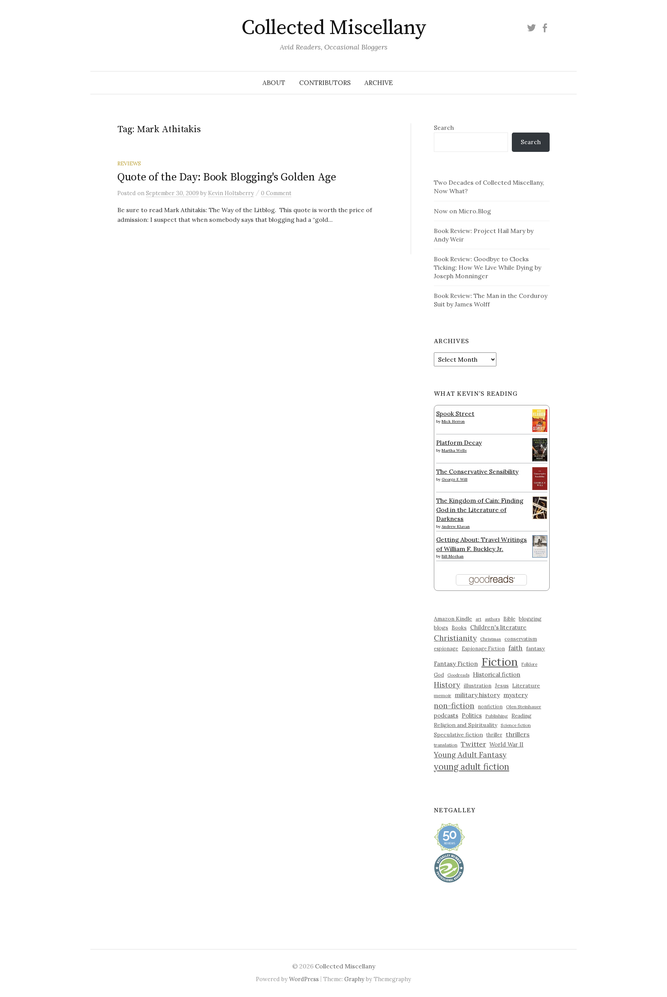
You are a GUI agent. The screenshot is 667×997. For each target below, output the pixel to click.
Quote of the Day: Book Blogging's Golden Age (226, 177)
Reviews (129, 163)
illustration (477, 685)
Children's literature (498, 627)
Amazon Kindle (453, 618)
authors (492, 619)
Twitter (473, 744)
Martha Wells (454, 450)
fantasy (535, 648)
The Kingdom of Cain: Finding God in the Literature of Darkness (479, 509)
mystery (515, 695)
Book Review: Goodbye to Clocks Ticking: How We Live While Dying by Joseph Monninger (487, 267)
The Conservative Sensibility (477, 471)
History (447, 684)
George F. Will (454, 479)
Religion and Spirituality (465, 724)
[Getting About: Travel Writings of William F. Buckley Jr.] (539, 546)
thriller (494, 735)
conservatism (520, 639)
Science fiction (516, 725)
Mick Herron (453, 421)
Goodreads (458, 675)
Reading (521, 715)
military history (477, 695)
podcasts (446, 715)
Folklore (529, 664)
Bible (509, 619)
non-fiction (454, 705)
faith (515, 648)
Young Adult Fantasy (470, 754)
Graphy (354, 979)
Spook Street (455, 413)
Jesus (502, 685)
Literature (526, 685)
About (273, 82)
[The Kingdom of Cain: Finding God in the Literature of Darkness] (539, 507)
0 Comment (276, 193)
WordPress (304, 979)
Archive (378, 82)
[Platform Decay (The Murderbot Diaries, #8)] (539, 449)
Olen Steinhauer (523, 706)
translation (445, 745)
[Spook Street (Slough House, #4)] (539, 420)
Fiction (499, 661)
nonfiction (490, 706)
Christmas (490, 639)
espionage (446, 648)
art (478, 619)
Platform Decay (459, 442)
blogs (441, 627)
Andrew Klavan (456, 526)
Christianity (455, 638)
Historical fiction (496, 674)
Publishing (496, 716)
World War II (506, 744)
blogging (530, 618)
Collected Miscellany (333, 28)
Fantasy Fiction (456, 663)
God (439, 675)
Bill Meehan (453, 556)
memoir (442, 695)
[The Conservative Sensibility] (539, 477)
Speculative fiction (458, 734)
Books (459, 627)
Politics (472, 715)
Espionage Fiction (483, 648)
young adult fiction (471, 766)
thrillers (518, 734)
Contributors (324, 82)
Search (444, 127)
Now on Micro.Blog (462, 211)
